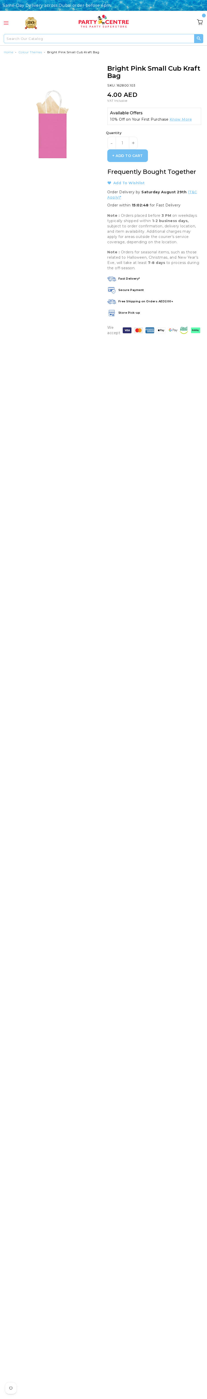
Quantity (113, 133)
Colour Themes (30, 52)
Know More (181, 119)
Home (8, 52)
